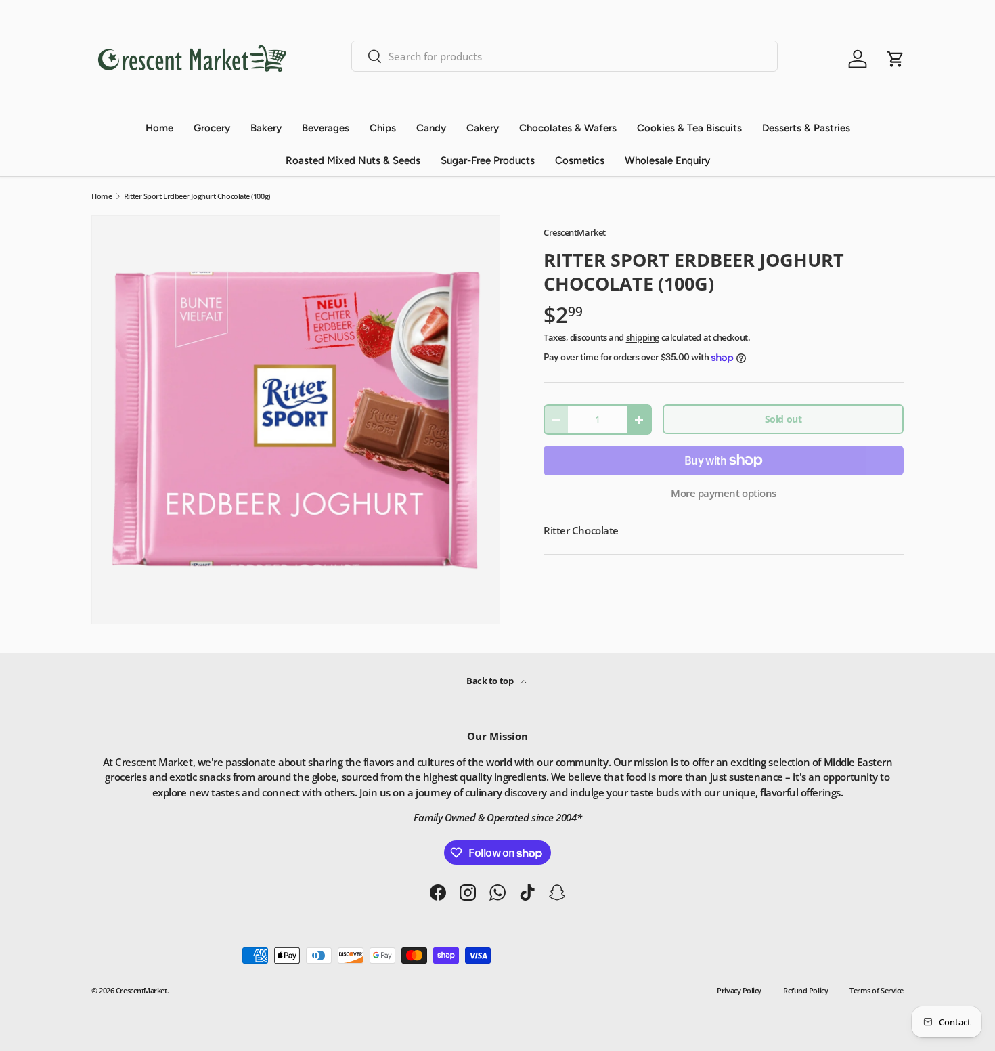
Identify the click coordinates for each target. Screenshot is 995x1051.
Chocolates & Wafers (568, 128)
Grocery (212, 128)
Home (159, 128)
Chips (383, 128)
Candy (431, 128)
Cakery (482, 128)
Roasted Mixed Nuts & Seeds (353, 160)
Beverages (325, 128)
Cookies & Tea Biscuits (689, 128)
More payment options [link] (723, 493)
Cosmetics (579, 160)
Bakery (266, 128)
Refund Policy (805, 990)
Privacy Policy (739, 990)
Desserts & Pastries (806, 128)
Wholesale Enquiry (667, 160)
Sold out (783, 418)
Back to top (490, 680)
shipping (642, 337)
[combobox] (564, 56)
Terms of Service (876, 990)
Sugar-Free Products (488, 160)
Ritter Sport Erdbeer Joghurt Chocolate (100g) (197, 196)
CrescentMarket (575, 232)
